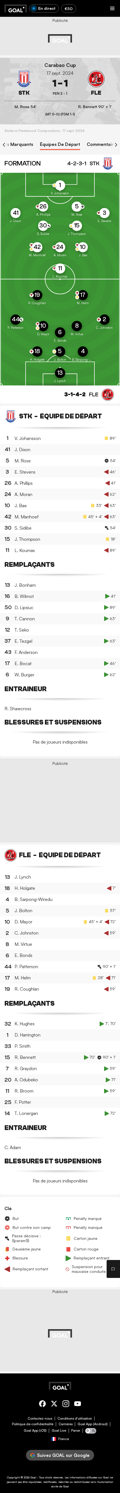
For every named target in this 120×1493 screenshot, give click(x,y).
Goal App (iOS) (35, 1431)
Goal (33, 1477)
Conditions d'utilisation (74, 1418)
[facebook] (42, 1404)
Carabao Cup (60, 65)
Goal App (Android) (93, 1424)
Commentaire (101, 144)
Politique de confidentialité (32, 1424)
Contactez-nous (40, 1418)
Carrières (66, 1424)
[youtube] (77, 1404)
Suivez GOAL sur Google (63, 1455)
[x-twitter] (54, 1404)
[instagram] (65, 1404)
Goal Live (59, 1431)
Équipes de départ (60, 144)
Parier (75, 1431)
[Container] (23, 83)
